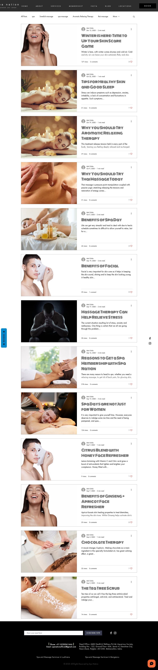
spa (33, 16)
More (115, 16)
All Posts (24, 16)
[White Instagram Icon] (115, 633)
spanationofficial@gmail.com (64, 647)
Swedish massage (46, 16)
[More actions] (132, 29)
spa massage (63, 16)
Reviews (3, 338)
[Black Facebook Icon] (150, 338)
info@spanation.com (37, 644)
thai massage (103, 16)
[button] (134, 16)
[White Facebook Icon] (111, 633)
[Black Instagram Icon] (150, 343)
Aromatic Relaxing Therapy (83, 16)
